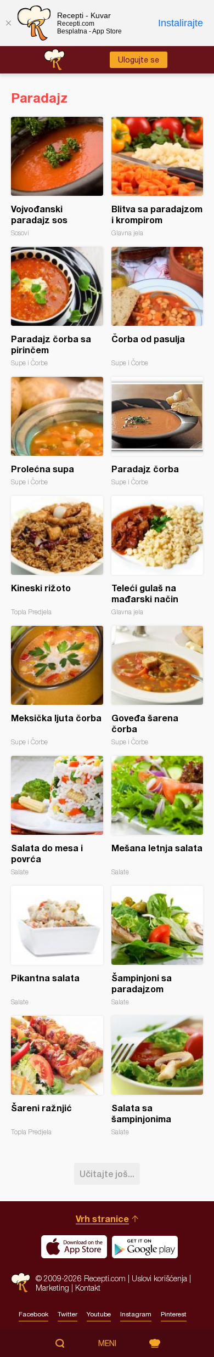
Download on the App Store (74, 1246)
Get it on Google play (145, 1246)
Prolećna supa (57, 431)
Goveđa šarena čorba (157, 686)
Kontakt (87, 1287)
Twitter (67, 1314)
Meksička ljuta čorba (57, 686)
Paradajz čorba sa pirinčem (57, 307)
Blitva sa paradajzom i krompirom (157, 177)
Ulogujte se (138, 59)
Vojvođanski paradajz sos (57, 177)
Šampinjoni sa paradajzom (157, 946)
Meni (107, 1343)
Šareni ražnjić (57, 1076)
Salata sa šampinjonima (157, 1076)
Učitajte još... (107, 1173)
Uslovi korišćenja (159, 1278)
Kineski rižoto (57, 556)
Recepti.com (20, 1282)
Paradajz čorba (157, 431)
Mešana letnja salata (157, 816)
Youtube (99, 1314)
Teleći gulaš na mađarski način (157, 556)
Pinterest (174, 1314)
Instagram (135, 1314)
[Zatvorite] (8, 23)
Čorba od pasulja (157, 307)
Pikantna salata (57, 946)
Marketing (52, 1287)
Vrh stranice (102, 1218)
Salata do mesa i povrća (57, 816)
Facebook (33, 1314)
